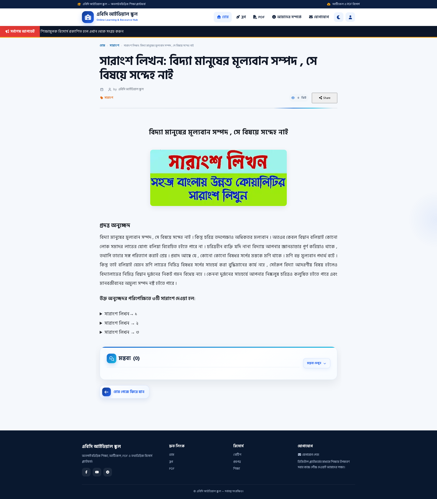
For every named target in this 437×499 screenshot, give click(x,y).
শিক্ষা (236, 468)
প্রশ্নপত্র (237, 461)
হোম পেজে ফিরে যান (129, 392)
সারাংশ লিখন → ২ (121, 323)
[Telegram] (107, 472)
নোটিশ (237, 454)
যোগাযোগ (321, 17)
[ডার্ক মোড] (338, 17)
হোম (225, 17)
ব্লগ (243, 17)
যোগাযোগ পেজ (310, 454)
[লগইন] (350, 17)
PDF (261, 17)
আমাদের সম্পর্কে (289, 17)
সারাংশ (114, 45)
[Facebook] (86, 472)
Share (326, 97)
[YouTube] (97, 472)
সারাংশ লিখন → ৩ (121, 332)
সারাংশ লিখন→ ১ (120, 314)
